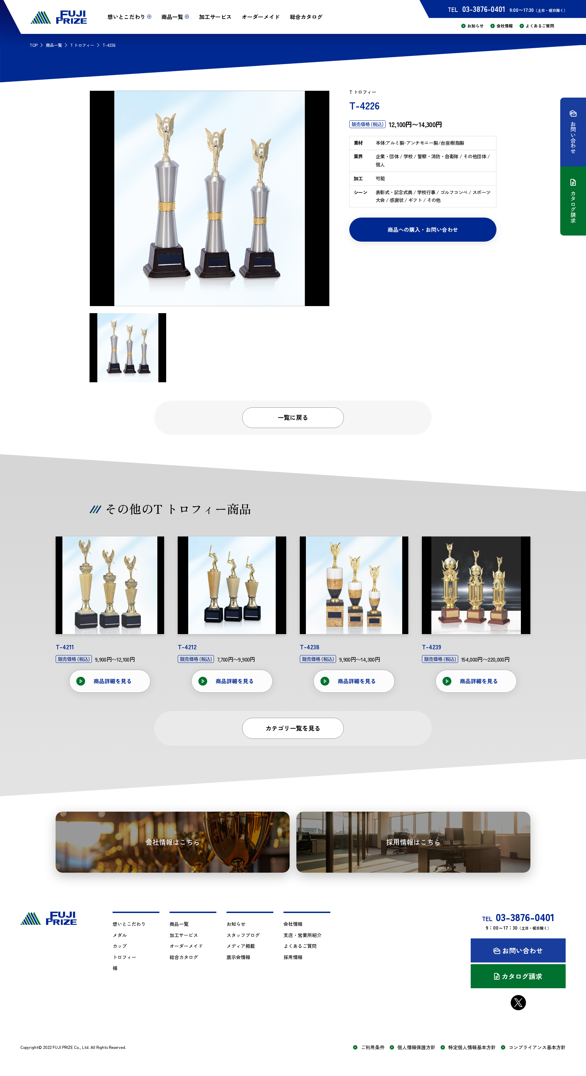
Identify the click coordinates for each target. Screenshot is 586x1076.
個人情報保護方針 (416, 1047)
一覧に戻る (293, 417)
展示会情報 (238, 957)
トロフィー (124, 957)
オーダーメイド (261, 17)
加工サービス (215, 17)
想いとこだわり (129, 923)
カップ (120, 945)
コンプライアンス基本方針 (537, 1047)
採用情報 (293, 957)
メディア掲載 (241, 945)
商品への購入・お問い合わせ (423, 229)
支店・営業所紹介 (302, 935)
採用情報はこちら (413, 842)
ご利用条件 (373, 1047)
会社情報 (504, 25)
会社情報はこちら (172, 842)
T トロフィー (82, 45)
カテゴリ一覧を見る (293, 728)
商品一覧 (54, 45)
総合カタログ (306, 17)
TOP (34, 45)
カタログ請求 (522, 976)
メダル (120, 935)
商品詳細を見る (113, 681)
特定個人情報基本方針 (472, 1047)
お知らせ (475, 25)
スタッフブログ (243, 935)
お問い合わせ (522, 950)
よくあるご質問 (540, 25)
